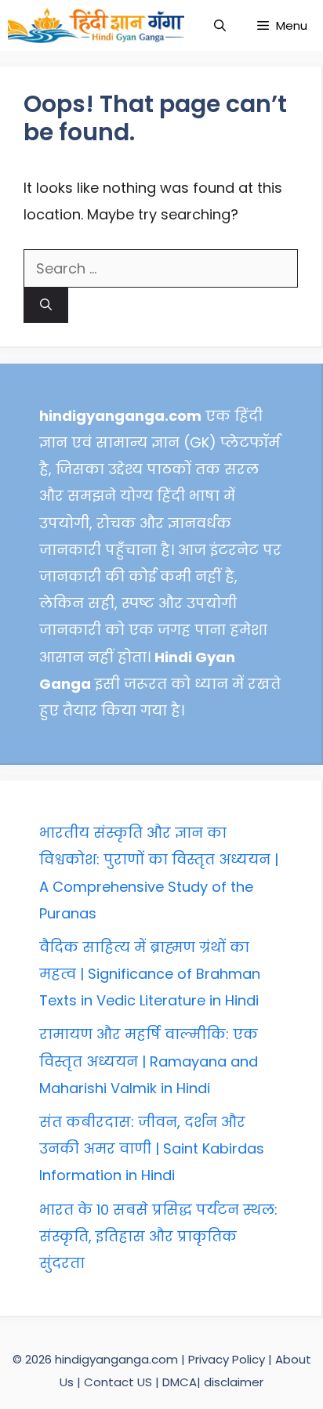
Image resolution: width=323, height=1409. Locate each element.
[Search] (46, 305)
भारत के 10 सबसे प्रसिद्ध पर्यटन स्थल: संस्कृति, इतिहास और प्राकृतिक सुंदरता (158, 1236)
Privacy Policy (228, 1359)
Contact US (118, 1382)
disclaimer (233, 1382)
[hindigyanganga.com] (96, 25)
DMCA (179, 1382)
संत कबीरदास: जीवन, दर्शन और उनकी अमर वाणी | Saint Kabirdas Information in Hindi (151, 1148)
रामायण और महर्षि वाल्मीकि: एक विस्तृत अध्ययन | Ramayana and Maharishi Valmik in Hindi (148, 1060)
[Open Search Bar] (219, 25)
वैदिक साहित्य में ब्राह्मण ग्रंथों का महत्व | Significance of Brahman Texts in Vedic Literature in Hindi (149, 973)
